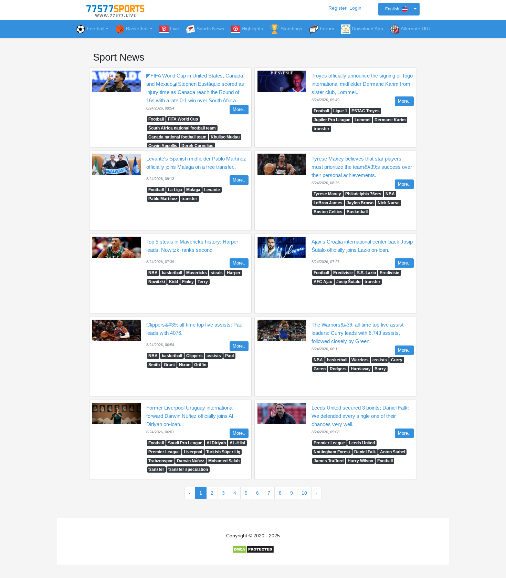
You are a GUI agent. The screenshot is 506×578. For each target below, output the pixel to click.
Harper (234, 272)
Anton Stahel (392, 452)
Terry (203, 281)
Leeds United (362, 443)
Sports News (210, 28)
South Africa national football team (182, 128)
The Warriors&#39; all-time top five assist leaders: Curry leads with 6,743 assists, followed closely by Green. (357, 333)
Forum (327, 28)
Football (95, 28)
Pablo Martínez (162, 198)
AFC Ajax (323, 281)
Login (355, 8)
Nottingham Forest (332, 452)
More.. (239, 109)
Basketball (357, 211)
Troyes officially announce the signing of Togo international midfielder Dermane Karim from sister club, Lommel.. (362, 84)
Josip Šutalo (348, 281)
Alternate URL (416, 28)
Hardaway (361, 369)
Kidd (173, 281)
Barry (380, 369)
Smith (154, 364)
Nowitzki (156, 281)
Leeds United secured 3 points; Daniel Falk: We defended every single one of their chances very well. (360, 416)
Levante (212, 189)
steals (217, 272)
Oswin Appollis (162, 145)
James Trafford (329, 460)
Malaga (193, 189)
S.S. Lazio (366, 272)
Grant (169, 364)
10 (304, 493)
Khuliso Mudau (225, 137)
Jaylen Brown (360, 202)
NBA (390, 194)
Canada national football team (177, 137)
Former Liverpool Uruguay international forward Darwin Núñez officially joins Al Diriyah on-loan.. (189, 416)
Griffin (200, 364)
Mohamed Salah (224, 460)
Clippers (194, 355)
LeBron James (328, 202)
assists (214, 355)
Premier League (164, 452)
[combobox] (399, 9)
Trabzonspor (160, 460)
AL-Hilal (237, 443)
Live (174, 28)
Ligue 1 (340, 111)
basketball (172, 272)
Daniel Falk (365, 452)
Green (320, 369)
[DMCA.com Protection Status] (253, 549)
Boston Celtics (328, 211)
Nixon (184, 364)
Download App (367, 28)
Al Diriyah (216, 443)
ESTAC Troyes (365, 111)
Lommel (362, 119)
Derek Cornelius (197, 145)
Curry (396, 360)
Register (337, 8)
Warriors (360, 360)
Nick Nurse (389, 202)
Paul (229, 355)
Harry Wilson (360, 460)
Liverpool (193, 452)
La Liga (175, 189)
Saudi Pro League (185, 443)
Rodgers (338, 369)
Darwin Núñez (190, 460)
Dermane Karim (390, 119)
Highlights (252, 28)
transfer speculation (188, 469)
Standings (291, 28)
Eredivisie (343, 272)
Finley (188, 281)
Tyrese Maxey (327, 194)
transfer (321, 128)
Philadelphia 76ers (363, 194)
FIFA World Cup (183, 119)
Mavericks (196, 272)
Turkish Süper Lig (223, 452)
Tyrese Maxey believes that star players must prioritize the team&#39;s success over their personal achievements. (362, 167)
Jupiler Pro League (332, 119)
